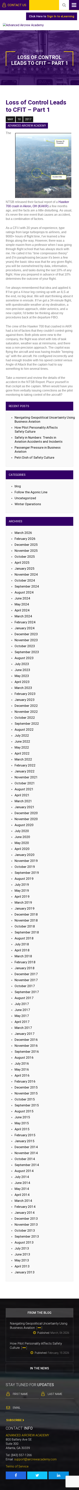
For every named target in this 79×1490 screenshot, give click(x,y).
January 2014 (25, 1213)
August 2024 (24, 592)
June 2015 (22, 1117)
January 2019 (25, 908)
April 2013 (22, 1266)
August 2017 (24, 998)
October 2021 (25, 783)
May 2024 (22, 604)
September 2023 (27, 652)
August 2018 (24, 938)
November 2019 (26, 861)
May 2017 (22, 1016)
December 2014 (26, 1147)
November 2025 (26, 551)
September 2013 (27, 1236)
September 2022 (27, 723)
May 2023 (22, 676)
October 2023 (25, 646)
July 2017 (22, 1004)
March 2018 (23, 956)
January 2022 (25, 771)
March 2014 (23, 1201)
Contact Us (16, 5)
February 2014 (25, 1207)
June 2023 (22, 670)
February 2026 (25, 539)
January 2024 (25, 628)
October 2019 (25, 867)
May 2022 (22, 747)
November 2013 (26, 1224)
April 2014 (22, 1195)
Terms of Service (17, 1466)
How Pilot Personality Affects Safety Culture (36, 429)
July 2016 (22, 1063)
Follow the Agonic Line (31, 492)
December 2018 (26, 914)
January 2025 (25, 568)
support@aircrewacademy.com (35, 1459)
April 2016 (22, 1075)
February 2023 (25, 694)
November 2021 (26, 777)
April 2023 (22, 682)
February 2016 (25, 1081)
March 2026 (23, 533)
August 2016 (24, 1057)
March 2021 (23, 801)
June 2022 (22, 741)
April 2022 (22, 753)
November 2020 (26, 819)
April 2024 (22, 610)
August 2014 (24, 1171)
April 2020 (22, 849)
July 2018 (22, 944)
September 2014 (27, 1165)
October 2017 (25, 986)
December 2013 (26, 1218)
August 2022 (24, 729)
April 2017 (22, 1022)
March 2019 (23, 902)
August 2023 (24, 658)
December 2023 (26, 634)
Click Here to (51, 16)
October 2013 (25, 1230)
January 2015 (25, 1141)
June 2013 (22, 1254)
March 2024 (23, 616)
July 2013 (22, 1248)
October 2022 (25, 718)
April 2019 (22, 896)
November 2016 (26, 1046)
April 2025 (22, 562)
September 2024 (27, 586)
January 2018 (25, 968)
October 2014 (25, 1159)
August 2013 (24, 1242)
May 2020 (22, 843)
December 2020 (26, 813)
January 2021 (25, 807)
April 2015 (22, 1129)
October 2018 (25, 926)
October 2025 (25, 556)
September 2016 (27, 1051)
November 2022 (26, 712)
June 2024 (22, 598)
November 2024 (26, 574)
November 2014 (26, 1153)
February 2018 (25, 962)
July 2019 (22, 884)
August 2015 (24, 1111)
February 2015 (25, 1135)
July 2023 (22, 664)
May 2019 (22, 890)
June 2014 (22, 1183)
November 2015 (26, 1093)
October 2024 (25, 580)
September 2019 (27, 873)
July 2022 (22, 735)
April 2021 (22, 795)
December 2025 (26, 545)
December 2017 (26, 974)
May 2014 (22, 1189)
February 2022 (25, 765)
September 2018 (27, 932)
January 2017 (25, 1034)
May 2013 (22, 1260)
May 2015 (22, 1123)
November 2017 (26, 980)
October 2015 (25, 1099)
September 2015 (27, 1105)
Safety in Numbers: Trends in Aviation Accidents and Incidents (39, 439)
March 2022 (23, 759)
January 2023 (25, 700)
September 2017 (27, 992)
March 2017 (23, 1028)
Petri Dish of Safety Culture (34, 457)
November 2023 (26, 640)
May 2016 (22, 1069)
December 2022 (26, 706)
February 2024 (25, 622)
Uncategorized (25, 498)
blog (18, 486)
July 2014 (22, 1177)
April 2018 (22, 950)
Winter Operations (28, 504)
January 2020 (25, 855)
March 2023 (23, 688)
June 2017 (22, 1010)
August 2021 (24, 789)
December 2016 (26, 1040)
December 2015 (26, 1087)
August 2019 (24, 879)
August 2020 (24, 825)
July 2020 (22, 831)
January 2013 (25, 1272)
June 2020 (22, 837)
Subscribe (14, 1420)
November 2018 (26, 920)
